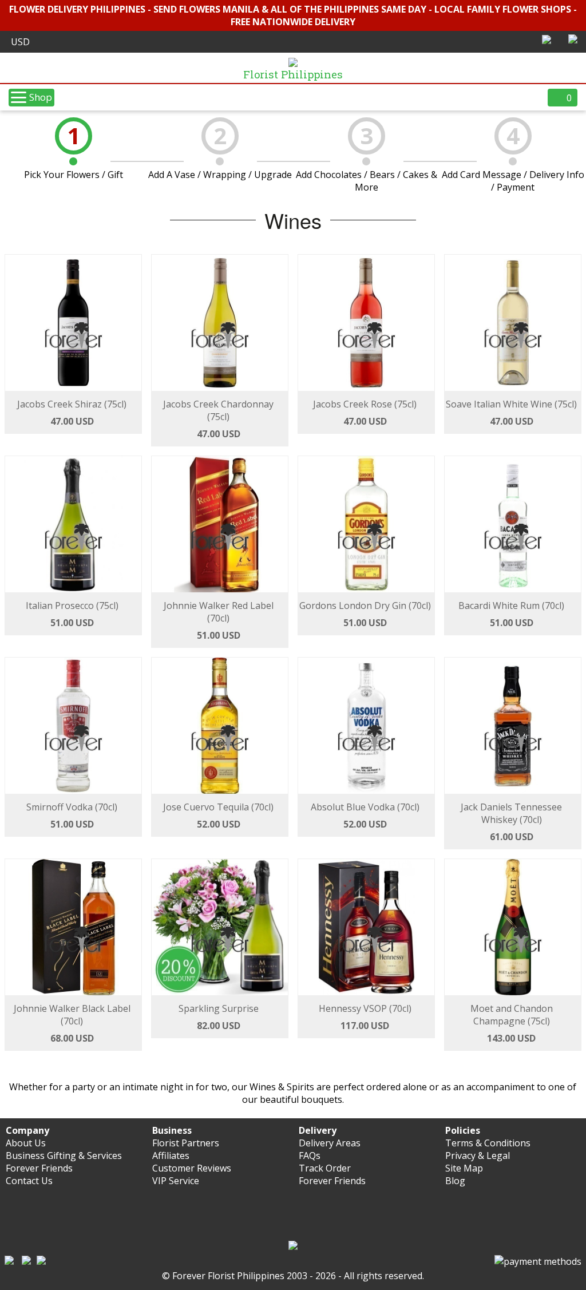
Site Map (464, 1168)
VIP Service (175, 1180)
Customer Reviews (191, 1168)
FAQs (309, 1155)
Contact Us (29, 1180)
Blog (455, 1180)
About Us (26, 1143)
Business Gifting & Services (64, 1155)
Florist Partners (185, 1143)
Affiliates (170, 1155)
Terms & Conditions (487, 1143)
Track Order (325, 1168)
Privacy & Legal (477, 1155)
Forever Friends (39, 1168)
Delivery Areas (330, 1143)
